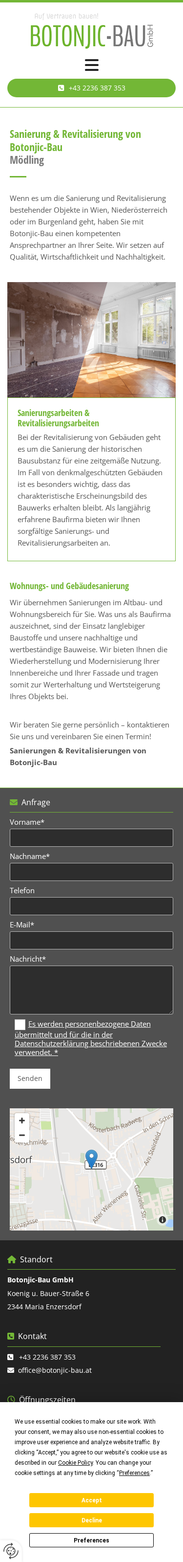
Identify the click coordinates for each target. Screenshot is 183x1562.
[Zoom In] (22, 1120)
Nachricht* (28, 958)
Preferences (91, 1540)
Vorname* (27, 821)
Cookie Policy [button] (75, 1462)
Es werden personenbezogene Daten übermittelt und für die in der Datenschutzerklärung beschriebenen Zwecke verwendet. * (91, 1038)
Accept (91, 1500)
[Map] (91, 1169)
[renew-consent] (11, 1551)
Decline (91, 1520)
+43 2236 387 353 (47, 1357)
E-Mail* (22, 924)
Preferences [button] (134, 1473)
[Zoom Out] (22, 1135)
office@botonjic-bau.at (55, 1370)
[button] (91, 65)
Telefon (22, 890)
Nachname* (30, 856)
